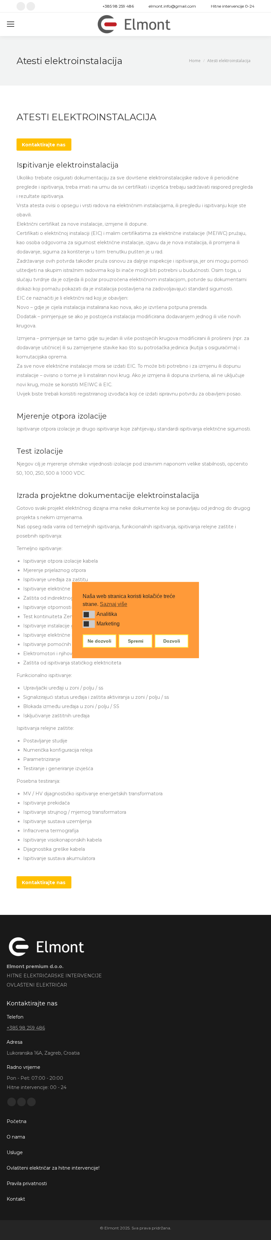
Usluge (15, 1152)
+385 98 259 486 (118, 6)
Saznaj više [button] (113, 604)
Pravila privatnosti (27, 1183)
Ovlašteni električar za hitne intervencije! (53, 1168)
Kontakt (16, 1199)
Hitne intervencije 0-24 (232, 6)
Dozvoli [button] (171, 641)
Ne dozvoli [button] (99, 641)
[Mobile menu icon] (11, 24)
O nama (16, 1137)
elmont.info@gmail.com (172, 6)
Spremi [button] (135, 641)
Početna (16, 1121)
